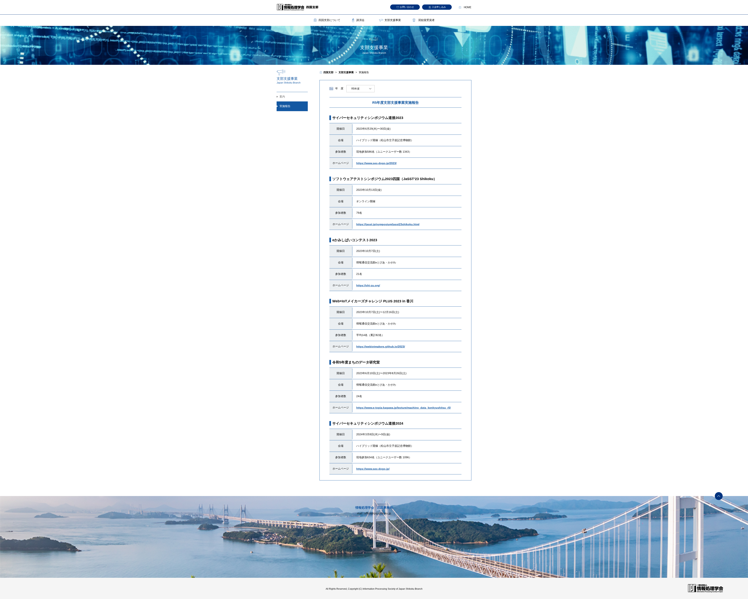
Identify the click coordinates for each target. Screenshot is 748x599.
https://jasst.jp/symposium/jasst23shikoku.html (387, 224)
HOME (467, 7)
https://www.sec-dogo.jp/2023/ (376, 163)
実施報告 (285, 106)
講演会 (360, 20)
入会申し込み (439, 7)
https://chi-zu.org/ (368, 285)
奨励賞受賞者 (426, 20)
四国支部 (328, 72)
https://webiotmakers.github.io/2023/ (380, 346)
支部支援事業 (393, 20)
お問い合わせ (407, 7)
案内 (282, 96)
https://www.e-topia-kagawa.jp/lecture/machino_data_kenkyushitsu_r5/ (403, 407)
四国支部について (329, 20)
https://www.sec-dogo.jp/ (373, 468)
